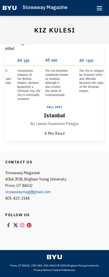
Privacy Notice (42, 270)
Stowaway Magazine (44, 7)
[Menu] (99, 7)
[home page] (9, 8)
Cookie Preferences (63, 270)
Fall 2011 (54, 107)
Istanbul (54, 115)
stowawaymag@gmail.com (28, 192)
